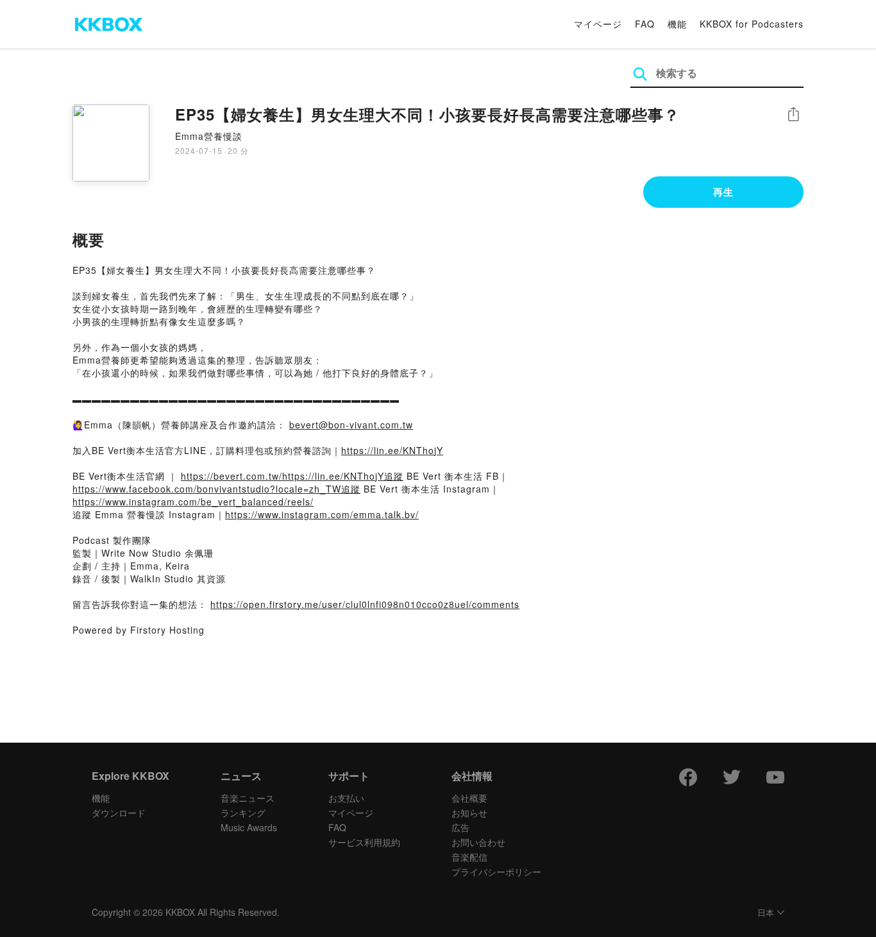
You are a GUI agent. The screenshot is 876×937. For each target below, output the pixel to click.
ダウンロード (119, 812)
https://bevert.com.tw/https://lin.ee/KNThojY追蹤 (292, 475)
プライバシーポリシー (496, 871)
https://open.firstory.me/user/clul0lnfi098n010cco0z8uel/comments (364, 604)
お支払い (346, 797)
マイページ (598, 23)
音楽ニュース (247, 797)
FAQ (645, 23)
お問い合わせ (478, 842)
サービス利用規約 (364, 842)
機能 (677, 23)
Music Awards (249, 827)
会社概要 (469, 797)
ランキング (243, 812)
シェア (793, 114)
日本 (765, 913)
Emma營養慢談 (208, 136)
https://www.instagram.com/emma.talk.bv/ (322, 514)
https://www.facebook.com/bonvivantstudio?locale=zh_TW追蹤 (216, 488)
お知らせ (469, 812)
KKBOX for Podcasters (752, 23)
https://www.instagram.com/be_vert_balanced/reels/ (193, 501)
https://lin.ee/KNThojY (392, 450)
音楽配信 (469, 856)
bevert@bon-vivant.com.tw (351, 424)
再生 (723, 192)
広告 (460, 827)
